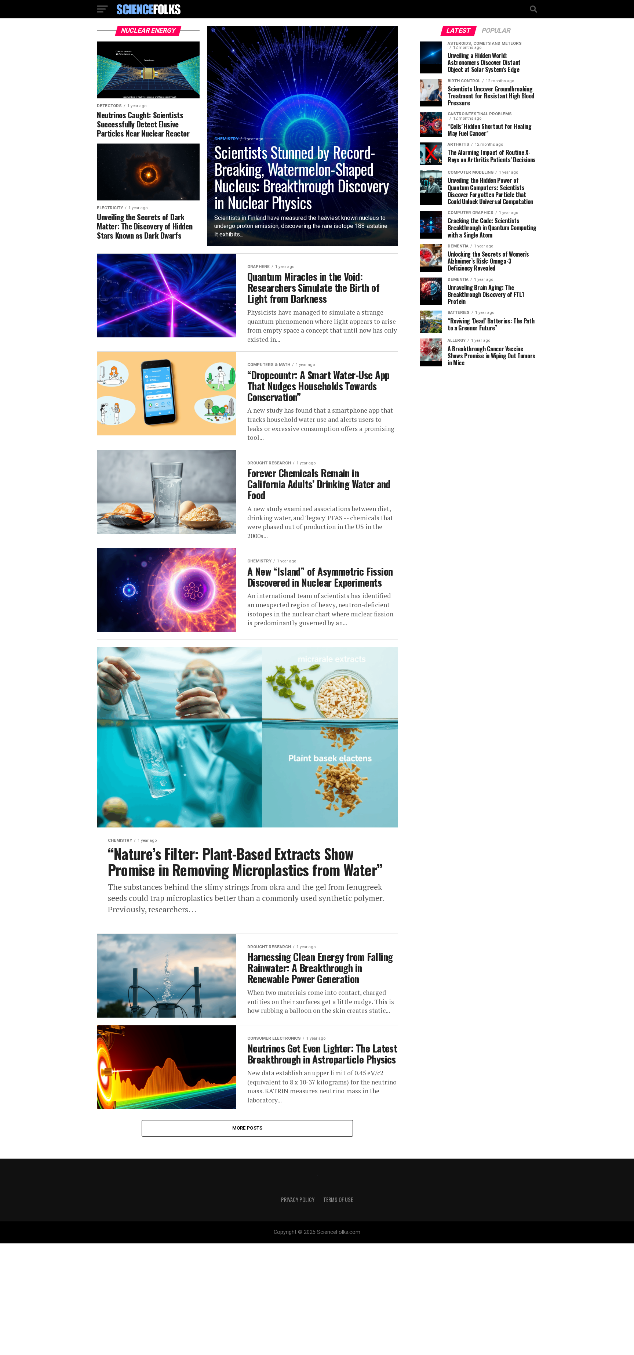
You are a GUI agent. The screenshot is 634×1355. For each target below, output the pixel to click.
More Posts (247, 1128)
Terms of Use (338, 1199)
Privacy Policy (297, 1199)
